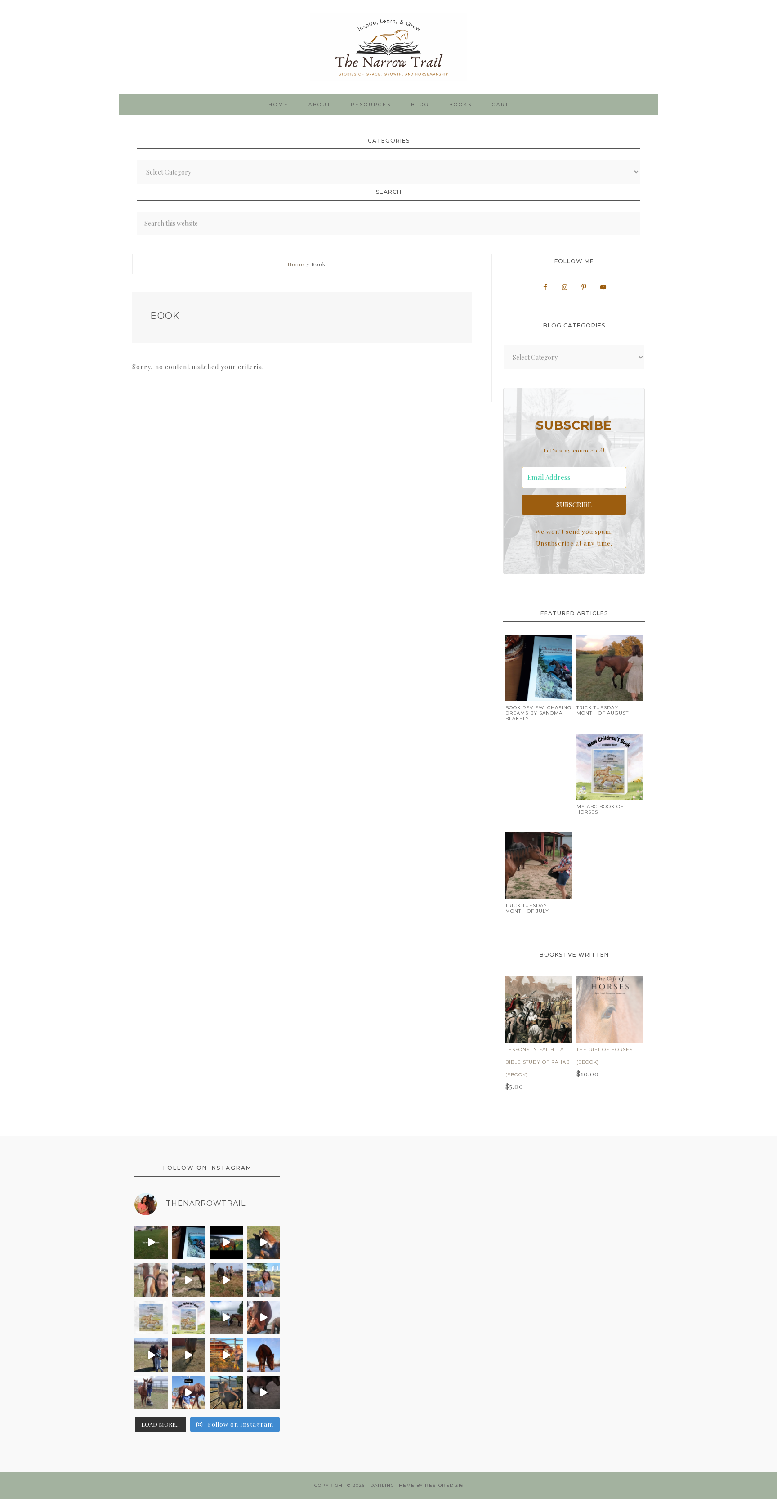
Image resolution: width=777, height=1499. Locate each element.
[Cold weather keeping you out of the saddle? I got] (264, 1355)
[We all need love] (226, 1355)
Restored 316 (444, 1485)
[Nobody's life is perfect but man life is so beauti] (151, 1242)
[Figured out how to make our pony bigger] (226, 1280)
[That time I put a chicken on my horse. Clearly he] (226, 1242)
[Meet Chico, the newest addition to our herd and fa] (226, 1393)
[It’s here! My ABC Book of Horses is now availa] (188, 1317)
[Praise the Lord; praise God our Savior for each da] (264, 1317)
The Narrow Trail (388, 47)
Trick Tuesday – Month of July (528, 908)
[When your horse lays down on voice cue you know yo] (264, 1242)
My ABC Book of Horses (600, 809)
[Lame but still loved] (188, 1280)
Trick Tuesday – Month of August (602, 710)
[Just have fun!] (188, 1355)
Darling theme (392, 1485)
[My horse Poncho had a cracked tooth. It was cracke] (151, 1280)
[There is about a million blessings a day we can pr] (151, 1355)
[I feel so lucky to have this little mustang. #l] (226, 1317)
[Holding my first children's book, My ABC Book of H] (264, 1280)
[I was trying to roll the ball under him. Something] (264, 1393)
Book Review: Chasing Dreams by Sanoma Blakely (538, 713)
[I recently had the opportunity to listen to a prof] (151, 1393)
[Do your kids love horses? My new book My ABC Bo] (151, 1317)
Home (295, 264)
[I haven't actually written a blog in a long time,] (188, 1242)
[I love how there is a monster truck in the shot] (188, 1393)
